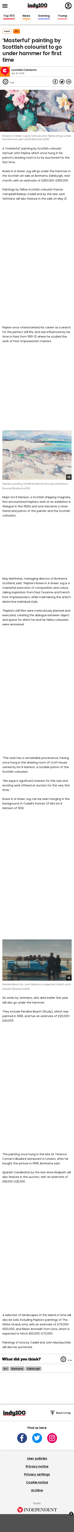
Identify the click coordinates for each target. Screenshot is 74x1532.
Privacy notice (37, 1466)
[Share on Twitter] (62, 81)
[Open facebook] (22, 1438)
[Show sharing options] (69, 477)
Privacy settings (37, 1474)
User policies (37, 1458)
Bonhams (17, 1368)
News (26, 16)
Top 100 (9, 16)
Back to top (63, 1413)
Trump (62, 16)
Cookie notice (37, 1482)
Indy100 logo (37, 6)
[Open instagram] (52, 1438)
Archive (37, 1490)
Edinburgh (33, 1368)
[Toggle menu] (6, 5)
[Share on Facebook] (55, 81)
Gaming (44, 16)
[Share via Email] (68, 81)
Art (16, 31)
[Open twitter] (37, 1438)
